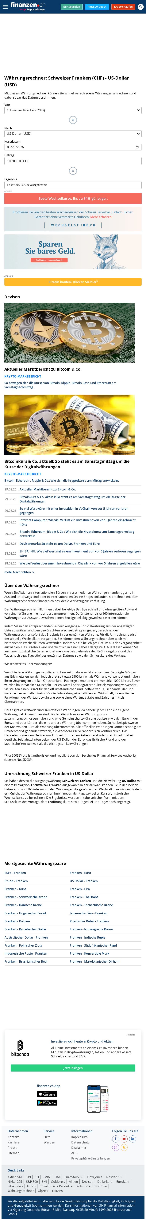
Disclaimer (78, 1148)
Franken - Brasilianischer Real (26, 961)
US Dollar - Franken (84, 881)
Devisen (12, 297)
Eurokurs (122, 1182)
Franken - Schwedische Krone (26, 897)
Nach (8, 128)
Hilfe (47, 1137)
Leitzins (57, 1191)
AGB (74, 1153)
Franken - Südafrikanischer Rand (93, 945)
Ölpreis (43, 1191)
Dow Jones (94, 1177)
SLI (37, 1177)
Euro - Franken (15, 873)
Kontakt (13, 1137)
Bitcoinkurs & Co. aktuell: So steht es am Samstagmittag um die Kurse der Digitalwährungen (66, 464)
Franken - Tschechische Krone (91, 905)
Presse (12, 1148)
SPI (28, 1177)
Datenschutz (80, 1142)
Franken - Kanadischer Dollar (25, 929)
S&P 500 (32, 1182)
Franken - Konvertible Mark (89, 953)
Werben (49, 1142)
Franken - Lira (80, 889)
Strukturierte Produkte (56, 1186)
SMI (44, 1182)
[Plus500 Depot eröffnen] (32, 9)
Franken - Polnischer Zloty (23, 945)
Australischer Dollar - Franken (26, 937)
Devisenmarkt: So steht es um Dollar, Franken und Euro (60, 544)
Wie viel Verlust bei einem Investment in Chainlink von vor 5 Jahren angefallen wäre (80, 563)
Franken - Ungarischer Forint (25, 913)
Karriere (13, 1142)
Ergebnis (10, 179)
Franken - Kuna (15, 889)
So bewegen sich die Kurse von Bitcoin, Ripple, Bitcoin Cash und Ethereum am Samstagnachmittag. (60, 385)
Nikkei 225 (15, 1182)
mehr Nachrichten (17, 572)
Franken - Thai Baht (84, 897)
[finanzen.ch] (28, 4)
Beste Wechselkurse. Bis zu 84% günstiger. (73, 198)
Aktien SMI (15, 1177)
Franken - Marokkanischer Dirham (94, 961)
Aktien (73, 1182)
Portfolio (100, 1186)
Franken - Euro (80, 873)
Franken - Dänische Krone (23, 905)
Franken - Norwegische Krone (91, 929)
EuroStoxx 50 (73, 1177)
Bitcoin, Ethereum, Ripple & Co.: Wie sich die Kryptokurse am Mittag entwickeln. (61, 480)
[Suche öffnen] (141, 7)
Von (7, 105)
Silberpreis (15, 1186)
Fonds (31, 1186)
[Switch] (73, 120)
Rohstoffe (83, 1186)
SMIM (47, 1177)
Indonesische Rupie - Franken (26, 953)
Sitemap (13, 1153)
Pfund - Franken (16, 881)
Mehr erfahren (101, 217)
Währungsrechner (21, 1191)
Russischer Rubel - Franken (89, 921)
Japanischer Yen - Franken (88, 913)
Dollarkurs (104, 1182)
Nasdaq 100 (114, 1177)
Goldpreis (58, 1182)
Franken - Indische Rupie (87, 937)
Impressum (79, 1137)
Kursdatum (12, 141)
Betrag (9, 155)
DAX (57, 1177)
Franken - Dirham (17, 921)
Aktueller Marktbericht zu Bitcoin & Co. (43, 369)
